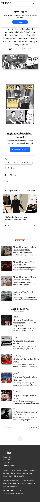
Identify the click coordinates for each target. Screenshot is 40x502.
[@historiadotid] (12, 490)
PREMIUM (20, 241)
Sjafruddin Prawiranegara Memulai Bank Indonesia (16, 218)
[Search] (33, 3)
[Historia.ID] (6, 3)
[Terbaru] (14, 408)
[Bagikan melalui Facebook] (6, 175)
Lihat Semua (31, 190)
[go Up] (20, 438)
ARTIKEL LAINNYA (20, 309)
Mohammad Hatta (12, 163)
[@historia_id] (8, 490)
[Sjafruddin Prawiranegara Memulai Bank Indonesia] (20, 203)
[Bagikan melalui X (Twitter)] (11, 175)
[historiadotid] (3, 490)
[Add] (20, 63)
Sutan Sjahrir (26, 163)
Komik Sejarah (10, 168)
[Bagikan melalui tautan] (16, 175)
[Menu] (37, 3)
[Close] (36, 9)
